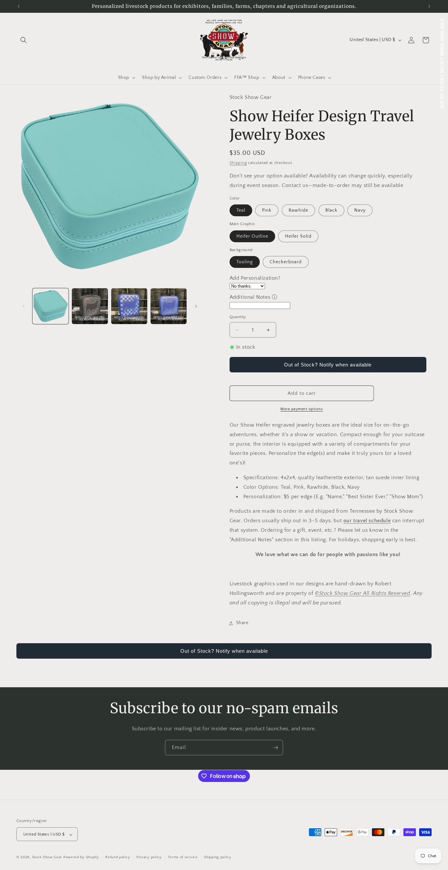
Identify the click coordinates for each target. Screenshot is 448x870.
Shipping (238, 163)
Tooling (244, 262)
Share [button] (242, 622)
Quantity (238, 317)
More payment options (301, 409)
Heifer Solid (298, 236)
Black (331, 210)
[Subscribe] (275, 747)
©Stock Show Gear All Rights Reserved (362, 593)
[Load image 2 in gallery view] (90, 306)
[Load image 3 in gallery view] (129, 306)
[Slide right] (196, 306)
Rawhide (298, 210)
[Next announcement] (429, 6)
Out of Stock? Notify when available (328, 364)
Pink (267, 210)
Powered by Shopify (81, 857)
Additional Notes (250, 297)
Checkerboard (286, 262)
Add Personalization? (255, 278)
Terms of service (182, 857)
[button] (23, 40)
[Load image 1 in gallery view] (50, 306)
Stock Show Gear (47, 857)
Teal (240, 210)
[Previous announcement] (18, 6)
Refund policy (117, 857)
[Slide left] (23, 306)
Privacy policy (149, 857)
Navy (360, 210)
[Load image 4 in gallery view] (169, 306)
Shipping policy (217, 857)
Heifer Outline (252, 236)
